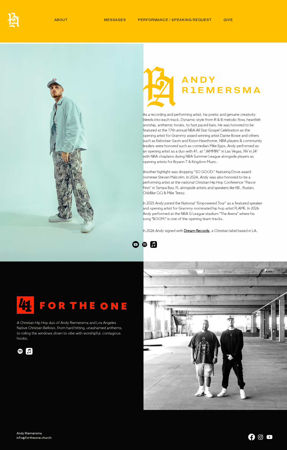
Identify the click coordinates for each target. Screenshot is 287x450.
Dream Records (196, 231)
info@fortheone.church (34, 438)
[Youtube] (135, 244)
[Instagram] (260, 437)
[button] (234, 27)
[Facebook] (251, 437)
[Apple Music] (153, 244)
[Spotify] (144, 244)
